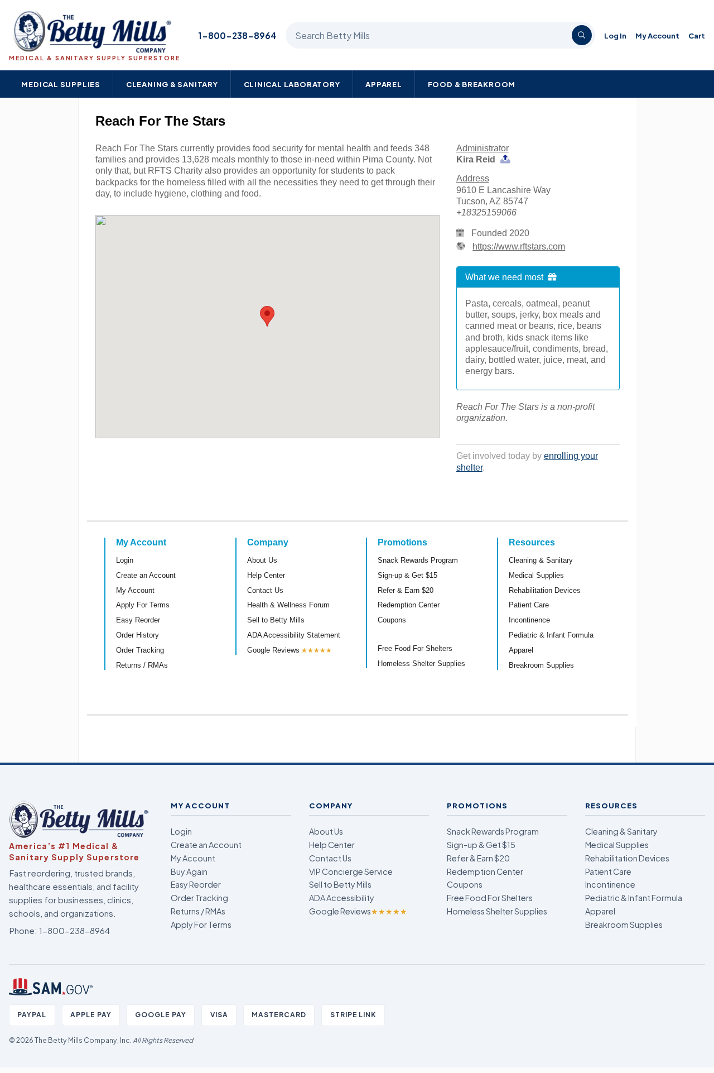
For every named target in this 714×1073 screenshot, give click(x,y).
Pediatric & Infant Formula (551, 635)
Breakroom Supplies (541, 665)
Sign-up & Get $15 (407, 575)
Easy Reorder (138, 620)
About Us (262, 560)
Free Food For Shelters (415, 648)
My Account (657, 35)
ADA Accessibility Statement (293, 635)
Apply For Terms (143, 605)
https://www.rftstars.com (518, 246)
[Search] (582, 35)
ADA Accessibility (341, 898)
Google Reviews (273, 650)
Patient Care (529, 605)
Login (124, 560)
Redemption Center (409, 605)
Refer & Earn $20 (405, 590)
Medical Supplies (60, 84)
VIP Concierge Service (351, 871)
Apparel (383, 84)
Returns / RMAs (142, 665)
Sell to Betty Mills (276, 620)
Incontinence (529, 620)
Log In (615, 35)
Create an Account (146, 575)
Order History (137, 635)
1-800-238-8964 (237, 35)
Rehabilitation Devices (545, 590)
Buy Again (189, 871)
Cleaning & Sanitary (172, 84)
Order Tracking (140, 650)
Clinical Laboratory (292, 84)
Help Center (266, 575)
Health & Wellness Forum (288, 605)
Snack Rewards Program (418, 560)
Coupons (392, 620)
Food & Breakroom (472, 84)
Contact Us (265, 590)
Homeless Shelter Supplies (421, 663)
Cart (696, 35)
